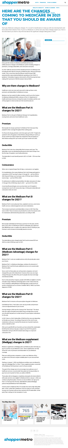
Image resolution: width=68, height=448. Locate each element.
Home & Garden (50, 7)
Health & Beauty (38, 7)
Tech (47, 13)
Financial (43, 2)
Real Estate (41, 13)
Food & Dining (51, 2)
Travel (52, 13)
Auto (37, 2)
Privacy (40, 434)
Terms (43, 434)
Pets (57, 7)
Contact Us (36, 434)
